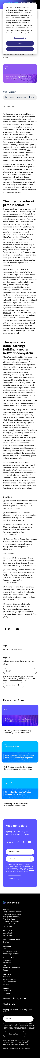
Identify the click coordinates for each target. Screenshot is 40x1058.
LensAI (5, 949)
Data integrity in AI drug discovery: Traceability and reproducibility (17, 731)
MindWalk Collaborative (12, 967)
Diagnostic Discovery (11, 921)
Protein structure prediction (14, 649)
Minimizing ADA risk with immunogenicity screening (17, 805)
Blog (4, 965)
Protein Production (10, 924)
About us (6, 977)
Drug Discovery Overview (12, 912)
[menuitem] (6, 1048)
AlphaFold (7, 157)
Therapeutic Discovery (11, 917)
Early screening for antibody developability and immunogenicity (18, 768)
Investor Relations (9, 979)
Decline (20, 49)
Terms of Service (16, 680)
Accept (20, 43)
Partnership (7, 926)
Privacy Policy (25, 33)
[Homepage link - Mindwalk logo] (11, 903)
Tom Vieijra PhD (9, 55)
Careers (6, 984)
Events (5, 970)
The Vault (6, 942)
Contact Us (7, 991)
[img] (29, 97)
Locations (6, 993)
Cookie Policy (10, 33)
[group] (20, 97)
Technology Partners (11, 954)
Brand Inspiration (9, 982)
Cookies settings (20, 38)
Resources (7, 960)
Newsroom (7, 963)
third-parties (10, 25)
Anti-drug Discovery (10, 919)
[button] (6, 97)
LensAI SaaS (7, 933)
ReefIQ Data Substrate (11, 951)
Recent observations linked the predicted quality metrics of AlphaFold (18, 310)
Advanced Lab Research (12, 914)
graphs (22, 400)
